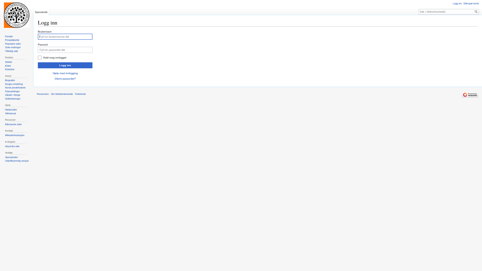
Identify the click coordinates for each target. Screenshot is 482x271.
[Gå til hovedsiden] (17, 15)
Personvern (43, 94)
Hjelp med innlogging (65, 73)
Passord (43, 44)
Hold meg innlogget (54, 57)
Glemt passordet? (65, 78)
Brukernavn (45, 31)
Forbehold (80, 94)
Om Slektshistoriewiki (62, 94)
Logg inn (65, 65)
